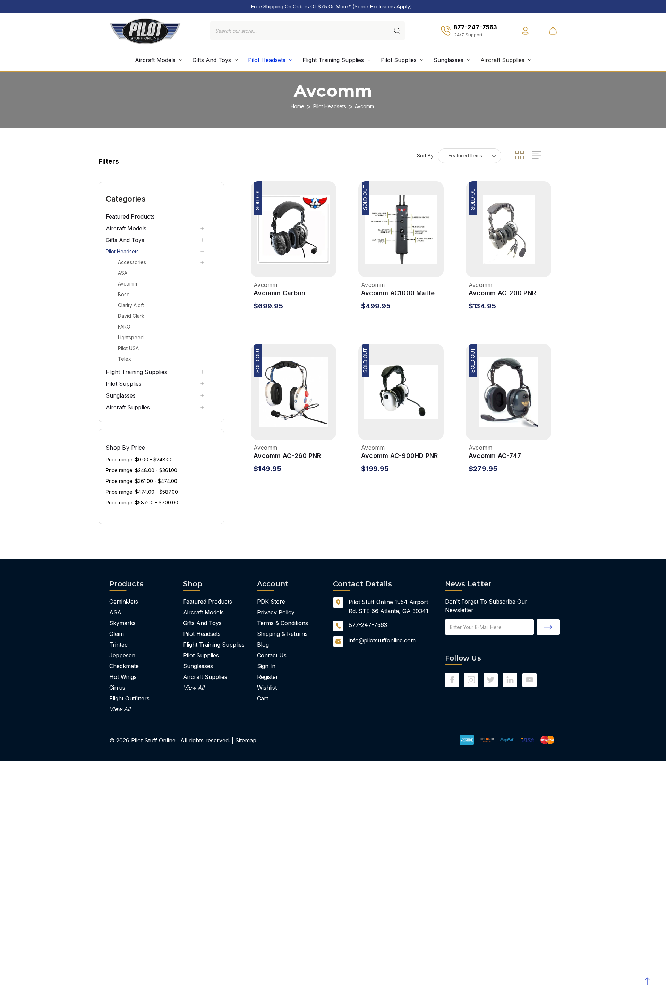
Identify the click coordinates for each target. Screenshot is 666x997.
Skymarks (122, 623)
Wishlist (267, 687)
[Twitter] (490, 679)
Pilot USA (128, 348)
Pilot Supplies (399, 60)
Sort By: (426, 156)
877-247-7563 (368, 624)
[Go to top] (647, 981)
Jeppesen (122, 655)
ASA (122, 273)
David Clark (131, 316)
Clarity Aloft (131, 305)
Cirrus (117, 687)
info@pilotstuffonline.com (382, 640)
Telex (124, 359)
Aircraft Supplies (502, 60)
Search (397, 31)
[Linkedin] (510, 679)
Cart (262, 698)
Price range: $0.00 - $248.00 (139, 459)
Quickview (260, 267)
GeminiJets (123, 601)
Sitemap (245, 740)
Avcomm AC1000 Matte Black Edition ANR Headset (398, 293)
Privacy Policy (275, 612)
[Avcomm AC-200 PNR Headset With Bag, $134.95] (508, 229)
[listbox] (469, 155)
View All (119, 709)
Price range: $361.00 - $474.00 (141, 481)
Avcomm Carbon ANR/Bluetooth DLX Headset (284, 293)
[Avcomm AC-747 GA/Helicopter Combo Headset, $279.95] (508, 392)
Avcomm (127, 284)
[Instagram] (471, 679)
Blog (263, 644)
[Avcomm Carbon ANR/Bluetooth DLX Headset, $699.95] (293, 229)
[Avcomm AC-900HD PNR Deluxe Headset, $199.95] (401, 392)
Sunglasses (448, 60)
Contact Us (272, 655)
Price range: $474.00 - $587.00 (142, 492)
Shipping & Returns (282, 633)
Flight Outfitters (129, 698)
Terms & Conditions (282, 623)
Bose (124, 294)
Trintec (118, 644)
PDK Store (271, 601)
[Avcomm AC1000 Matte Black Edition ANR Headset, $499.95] (401, 229)
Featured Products (130, 216)
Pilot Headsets (266, 60)
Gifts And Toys (212, 60)
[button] (161, 198)
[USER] (525, 31)
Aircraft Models (155, 60)
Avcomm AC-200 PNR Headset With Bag (502, 293)
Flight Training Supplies (333, 60)
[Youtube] (529, 679)
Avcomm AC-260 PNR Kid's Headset (287, 456)
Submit (548, 627)
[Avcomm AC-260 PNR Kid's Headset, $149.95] (293, 392)
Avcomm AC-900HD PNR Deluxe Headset (399, 456)
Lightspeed (131, 337)
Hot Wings (123, 676)
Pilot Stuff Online (153, 740)
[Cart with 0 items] (553, 31)
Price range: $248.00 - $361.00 (141, 470)
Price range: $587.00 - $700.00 (142, 502)
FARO (124, 327)
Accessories (132, 262)
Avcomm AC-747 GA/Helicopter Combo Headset (503, 456)
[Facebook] (452, 679)
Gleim (116, 633)
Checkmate (124, 666)
